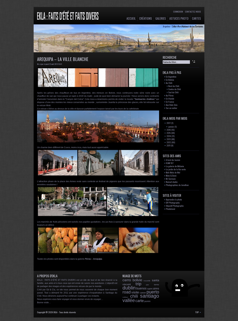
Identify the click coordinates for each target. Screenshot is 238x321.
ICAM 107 (170, 163)
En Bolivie (170, 79)
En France (170, 101)
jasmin (147, 301)
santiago (149, 296)
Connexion (178, 11)
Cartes (196, 18)
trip (138, 283)
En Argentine (171, 76)
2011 (168, 145)
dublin (129, 288)
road (126, 292)
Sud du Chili (173, 92)
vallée (128, 300)
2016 (168, 129)
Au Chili (169, 82)
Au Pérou (170, 95)
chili (134, 296)
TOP (197, 312)
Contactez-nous (193, 11)
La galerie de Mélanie (175, 166)
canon (143, 292)
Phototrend (170, 208)
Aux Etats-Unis (172, 104)
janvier (171, 126)
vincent (126, 284)
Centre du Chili (174, 89)
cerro (126, 280)
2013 (168, 139)
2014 (168, 136)
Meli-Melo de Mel (173, 172)
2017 (168, 122)
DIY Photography (173, 202)
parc (147, 285)
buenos (141, 288)
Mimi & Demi (171, 175)
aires (156, 288)
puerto (153, 292)
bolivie (137, 280)
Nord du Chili (173, 86)
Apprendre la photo (174, 199)
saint (149, 288)
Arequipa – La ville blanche (62, 59)
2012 (168, 142)
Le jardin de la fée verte (176, 169)
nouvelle (147, 281)
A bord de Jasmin (173, 159)
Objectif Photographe (175, 205)
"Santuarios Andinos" (144, 99)
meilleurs (125, 297)
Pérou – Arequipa (93, 259)
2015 (168, 132)
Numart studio (172, 181)
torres (156, 285)
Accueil (131, 18)
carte (139, 301)
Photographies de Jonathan (177, 185)
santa (155, 280)
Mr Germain (171, 178)
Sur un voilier (171, 107)
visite (135, 292)
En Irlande (170, 98)
